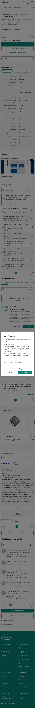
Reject (10, 373)
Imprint (24, 362)
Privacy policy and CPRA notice (12, 362)
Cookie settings (17, 369)
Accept (25, 373)
